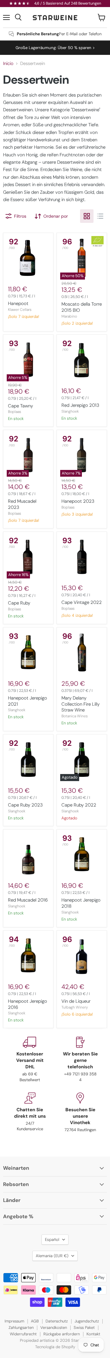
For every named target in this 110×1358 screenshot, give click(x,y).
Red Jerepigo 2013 (80, 405)
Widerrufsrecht (23, 1334)
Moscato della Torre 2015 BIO (81, 307)
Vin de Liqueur (75, 1001)
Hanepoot (18, 303)
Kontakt (93, 1334)
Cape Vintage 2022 (81, 602)
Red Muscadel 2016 (28, 900)
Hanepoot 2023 (77, 501)
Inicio (8, 63)
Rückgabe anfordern (61, 1334)
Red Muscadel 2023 (22, 504)
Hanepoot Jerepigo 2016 (27, 1004)
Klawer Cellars (19, 309)
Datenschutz (57, 1321)
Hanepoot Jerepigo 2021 (27, 701)
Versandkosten (53, 1327)
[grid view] (87, 216)
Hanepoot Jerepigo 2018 (81, 903)
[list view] (100, 216)
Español (52, 1239)
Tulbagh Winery (74, 1007)
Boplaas (14, 411)
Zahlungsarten (21, 1327)
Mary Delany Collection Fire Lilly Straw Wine (80, 704)
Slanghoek (70, 411)
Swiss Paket (84, 1327)
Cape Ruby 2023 (25, 805)
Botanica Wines (74, 716)
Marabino (69, 316)
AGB (35, 1321)
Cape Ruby (19, 603)
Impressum (14, 1321)
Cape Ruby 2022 (78, 805)
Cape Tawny (20, 406)
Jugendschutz (87, 1321)
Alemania (52, 1255)
